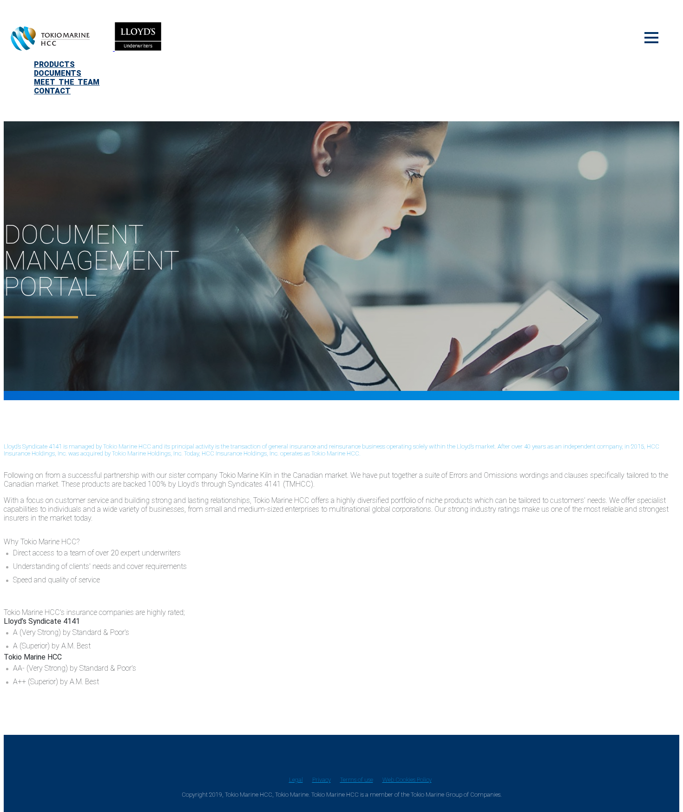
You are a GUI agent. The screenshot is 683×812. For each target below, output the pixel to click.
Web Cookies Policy (407, 779)
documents (57, 73)
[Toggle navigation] (651, 36)
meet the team (66, 82)
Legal (296, 779)
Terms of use (356, 779)
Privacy (321, 779)
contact (52, 90)
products (54, 64)
